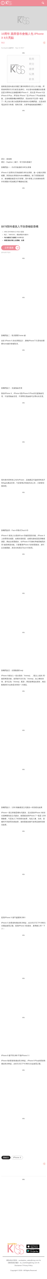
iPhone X (17, 1157)
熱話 (3, 43)
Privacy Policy (28, 1265)
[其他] (44, 44)
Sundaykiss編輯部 (7, 48)
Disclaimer (18, 1265)
